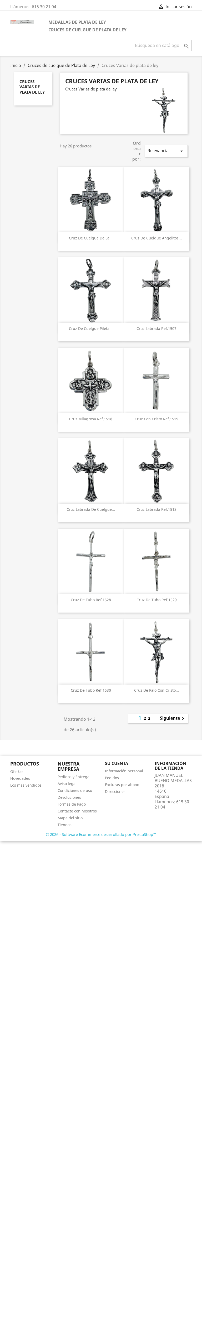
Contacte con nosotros (77, 811)
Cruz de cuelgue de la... (91, 237)
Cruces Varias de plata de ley (32, 87)
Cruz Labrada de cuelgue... (91, 509)
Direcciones (115, 791)
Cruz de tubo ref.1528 (91, 599)
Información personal (124, 770)
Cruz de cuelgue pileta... (91, 328)
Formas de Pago (72, 804)
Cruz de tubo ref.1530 (91, 690)
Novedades (20, 778)
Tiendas (65, 824)
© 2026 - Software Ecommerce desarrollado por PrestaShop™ (101, 834)
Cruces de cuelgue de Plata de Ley (87, 30)
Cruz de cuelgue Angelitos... (156, 237)
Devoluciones (69, 797)
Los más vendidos (26, 785)
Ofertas (16, 771)
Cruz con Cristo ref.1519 (156, 418)
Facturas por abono (122, 784)
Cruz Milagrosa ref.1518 (90, 418)
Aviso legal (67, 783)
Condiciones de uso (75, 790)
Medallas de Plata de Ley (77, 22)
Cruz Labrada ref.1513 (156, 509)
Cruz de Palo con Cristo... (156, 690)
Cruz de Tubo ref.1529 (157, 599)
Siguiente (173, 718)
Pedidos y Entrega (73, 776)
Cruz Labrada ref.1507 (156, 328)
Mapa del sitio (70, 817)
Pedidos (112, 777)
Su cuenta (116, 763)
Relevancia (166, 151)
